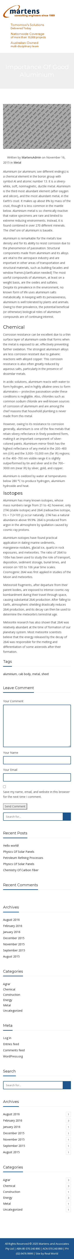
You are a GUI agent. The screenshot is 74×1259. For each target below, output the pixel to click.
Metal (17, 162)
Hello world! (11, 845)
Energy (7, 1000)
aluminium (10, 674)
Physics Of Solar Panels (18, 852)
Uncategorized (12, 1010)
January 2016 (11, 932)
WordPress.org (13, 1056)
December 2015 (13, 938)
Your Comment (13, 701)
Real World (51, 1253)
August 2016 (11, 920)
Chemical (9, 989)
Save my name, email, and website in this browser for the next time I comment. (36, 794)
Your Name (10, 753)
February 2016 (12, 926)
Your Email (10, 770)
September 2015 (14, 950)
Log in (7, 1038)
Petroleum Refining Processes (23, 858)
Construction (11, 995)
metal (36, 674)
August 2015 (11, 956)
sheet (45, 674)
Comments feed (14, 1050)
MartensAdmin (31, 157)
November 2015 (14, 944)
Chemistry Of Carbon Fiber (20, 870)
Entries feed (11, 1044)
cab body (24, 674)
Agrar (6, 984)
